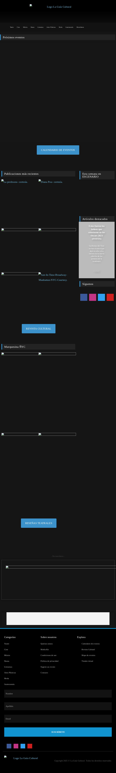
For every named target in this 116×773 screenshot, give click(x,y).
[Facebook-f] (83, 297)
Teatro (12, 27)
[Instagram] (92, 297)
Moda (60, 27)
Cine (18, 27)
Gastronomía (69, 27)
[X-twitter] (101, 297)
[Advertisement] (58, 618)
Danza (32, 27)
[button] (81, 250)
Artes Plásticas (51, 27)
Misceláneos (80, 27)
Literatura (40, 27)
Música (25, 27)
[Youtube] (110, 297)
